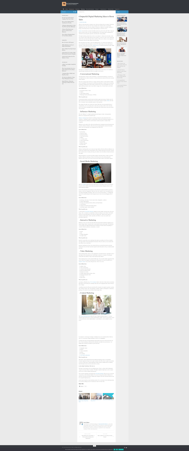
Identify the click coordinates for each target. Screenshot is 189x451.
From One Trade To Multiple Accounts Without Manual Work (121, 71)
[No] (187, 449)
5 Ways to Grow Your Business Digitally (108, 399)
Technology (77, 9)
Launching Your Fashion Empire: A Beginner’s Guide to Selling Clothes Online (83, 400)
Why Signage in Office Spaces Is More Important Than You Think (121, 76)
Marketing (83, 9)
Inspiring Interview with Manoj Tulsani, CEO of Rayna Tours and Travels (121, 34)
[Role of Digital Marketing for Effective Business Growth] (96, 396)
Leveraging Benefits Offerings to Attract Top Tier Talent (122, 81)
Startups (96, 9)
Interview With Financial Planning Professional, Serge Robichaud (122, 24)
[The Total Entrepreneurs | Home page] (70, 4)
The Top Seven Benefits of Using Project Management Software (68, 78)
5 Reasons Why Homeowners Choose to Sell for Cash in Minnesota (67, 30)
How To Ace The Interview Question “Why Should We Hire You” (121, 44)
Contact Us (117, 9)
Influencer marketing (82, 117)
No (116, 449)
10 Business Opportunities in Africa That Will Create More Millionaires (69, 26)
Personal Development (90, 9)
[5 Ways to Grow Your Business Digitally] (108, 396)
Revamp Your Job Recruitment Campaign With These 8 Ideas (68, 18)
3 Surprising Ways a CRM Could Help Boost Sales (68, 74)
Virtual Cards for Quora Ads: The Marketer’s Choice (68, 57)
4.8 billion (84, 184)
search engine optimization (85, 355)
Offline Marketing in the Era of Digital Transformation (68, 45)
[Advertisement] (109, 3)
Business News (111, 9)
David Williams (83, 22)
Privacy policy (121, 449)
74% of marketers (93, 282)
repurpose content (82, 261)
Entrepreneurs (71, 9)
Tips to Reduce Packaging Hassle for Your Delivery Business (68, 35)
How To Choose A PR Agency (68, 42)
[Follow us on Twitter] (75, 11)
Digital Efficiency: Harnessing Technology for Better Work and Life (68, 82)
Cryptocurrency (103, 9)
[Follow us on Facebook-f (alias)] (73, 11)
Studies (108, 100)
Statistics (80, 30)
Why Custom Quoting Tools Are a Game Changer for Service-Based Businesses (68, 69)
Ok (114, 449)
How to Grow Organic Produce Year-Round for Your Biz (68, 22)
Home (67, 9)
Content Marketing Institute (85, 316)
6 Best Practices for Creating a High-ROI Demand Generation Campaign (69, 53)
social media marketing (89, 211)
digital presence (96, 45)
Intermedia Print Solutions (103, 423)
